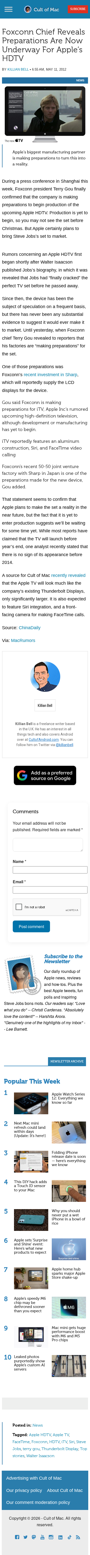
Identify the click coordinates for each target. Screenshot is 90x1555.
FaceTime (21, 1442)
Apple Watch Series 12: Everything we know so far (68, 1098)
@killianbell (64, 745)
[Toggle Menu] (8, 9)
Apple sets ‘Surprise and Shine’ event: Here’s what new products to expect (31, 1246)
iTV (64, 1442)
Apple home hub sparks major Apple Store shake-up (68, 1273)
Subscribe (78, 9)
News (80, 80)
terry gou (31, 1449)
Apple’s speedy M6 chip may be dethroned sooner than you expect (30, 1305)
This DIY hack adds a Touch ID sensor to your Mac (30, 1186)
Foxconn (40, 1442)
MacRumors (23, 640)
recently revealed (68, 575)
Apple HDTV (40, 1435)
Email (19, 881)
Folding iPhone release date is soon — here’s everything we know (69, 1159)
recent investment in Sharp (50, 374)
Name (19, 861)
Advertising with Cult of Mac (34, 1478)
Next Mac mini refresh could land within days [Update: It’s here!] (30, 1130)
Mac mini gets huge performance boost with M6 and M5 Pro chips (69, 1334)
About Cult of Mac (65, 1490)
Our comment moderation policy (38, 1502)
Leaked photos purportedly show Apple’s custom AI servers (29, 1363)
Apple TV (61, 1435)
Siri (71, 1442)
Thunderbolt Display (60, 1449)
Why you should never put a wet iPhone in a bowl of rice (68, 1217)
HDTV (54, 1442)
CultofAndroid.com (44, 740)
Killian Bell (18, 69)
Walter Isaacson (40, 1456)
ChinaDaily (29, 627)
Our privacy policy (24, 1490)
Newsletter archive (67, 1061)
